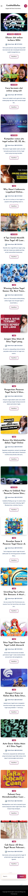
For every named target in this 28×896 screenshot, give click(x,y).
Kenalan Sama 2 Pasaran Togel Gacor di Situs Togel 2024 (14, 544)
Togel (14, 185)
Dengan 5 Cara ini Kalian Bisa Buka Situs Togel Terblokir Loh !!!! (14, 695)
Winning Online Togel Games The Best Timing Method (14, 291)
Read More (14, 56)
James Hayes (11, 44)
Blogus (22, 891)
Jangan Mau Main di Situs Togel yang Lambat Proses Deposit (14, 341)
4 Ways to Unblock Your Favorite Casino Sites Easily (14, 493)
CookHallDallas (13, 6)
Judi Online (10, 34)
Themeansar (14, 894)
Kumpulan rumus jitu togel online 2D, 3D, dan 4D (14, 141)
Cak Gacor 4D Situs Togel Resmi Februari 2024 (14, 847)
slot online (17, 34)
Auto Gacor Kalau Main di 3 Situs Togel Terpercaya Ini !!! (14, 746)
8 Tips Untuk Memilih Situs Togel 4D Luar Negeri (14, 240)
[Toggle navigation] (1, 5)
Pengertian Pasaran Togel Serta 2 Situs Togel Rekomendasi (14, 392)
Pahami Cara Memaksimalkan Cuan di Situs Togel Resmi (14, 797)
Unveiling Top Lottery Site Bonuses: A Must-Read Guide (14, 594)
